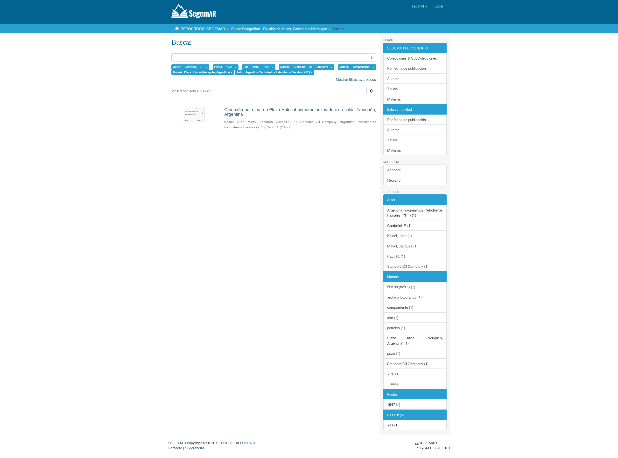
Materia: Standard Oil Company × (306, 67)
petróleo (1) (396, 327)
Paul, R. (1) (396, 256)
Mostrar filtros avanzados (356, 79)
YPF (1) (393, 373)
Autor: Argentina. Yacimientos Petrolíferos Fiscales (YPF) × (274, 72)
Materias (394, 99)
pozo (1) (393, 353)
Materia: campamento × (356, 67)
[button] (419, 6)
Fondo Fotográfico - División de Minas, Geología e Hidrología (279, 28)
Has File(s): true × (259, 67)
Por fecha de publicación (406, 68)
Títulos (392, 88)
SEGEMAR (177, 442)
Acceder (393, 169)
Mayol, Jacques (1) (402, 245)
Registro (393, 180)
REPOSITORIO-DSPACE (236, 442)
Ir (372, 57)
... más (392, 383)
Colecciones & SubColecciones (412, 58)
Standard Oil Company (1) (407, 266)
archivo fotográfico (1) (404, 297)
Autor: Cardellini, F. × (190, 67)
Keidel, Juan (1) (399, 235)
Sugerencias (195, 447)
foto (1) (392, 317)
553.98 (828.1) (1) (401, 286)
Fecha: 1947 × (225, 67)
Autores (393, 78)
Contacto (175, 447)
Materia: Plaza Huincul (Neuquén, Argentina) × (202, 72)
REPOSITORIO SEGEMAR (203, 28)
